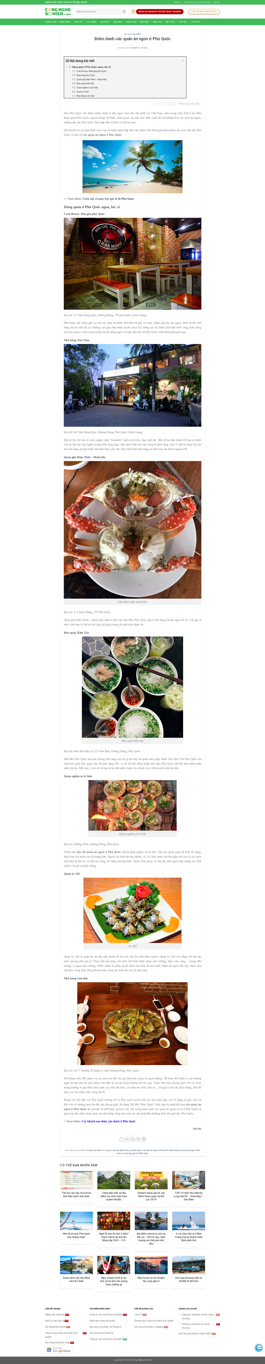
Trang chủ (50, 22)
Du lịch (117, 22)
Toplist (195, 22)
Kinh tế (78, 22)
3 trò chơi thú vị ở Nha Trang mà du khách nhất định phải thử (189, 1237)
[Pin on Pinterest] (138, 1139)
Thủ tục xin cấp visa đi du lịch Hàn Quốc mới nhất (76, 1194)
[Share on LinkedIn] (143, 1139)
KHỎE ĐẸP (144, 22)
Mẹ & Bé (157, 22)
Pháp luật (131, 22)
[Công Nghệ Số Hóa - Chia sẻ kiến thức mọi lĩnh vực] (58, 11)
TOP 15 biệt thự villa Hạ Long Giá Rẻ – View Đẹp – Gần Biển (188, 1196)
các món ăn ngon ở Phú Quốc (155, 1150)
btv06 (144, 48)
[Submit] (124, 11)
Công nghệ (64, 22)
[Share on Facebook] (121, 1139)
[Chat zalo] (259, 1348)
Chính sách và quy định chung (197, 2)
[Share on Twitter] (127, 1139)
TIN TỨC (183, 22)
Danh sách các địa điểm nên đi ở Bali (76, 1279)
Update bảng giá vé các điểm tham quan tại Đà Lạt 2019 (151, 1196)
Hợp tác (177, 2)
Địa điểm (136, 34)
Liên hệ (217, 2)
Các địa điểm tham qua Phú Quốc (127, 1150)
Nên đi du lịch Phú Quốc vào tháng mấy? (76, 1235)
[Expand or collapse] (183, 60)
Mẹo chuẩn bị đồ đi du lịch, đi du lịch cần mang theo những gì (113, 1281)
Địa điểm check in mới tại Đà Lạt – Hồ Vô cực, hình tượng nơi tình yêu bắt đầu (151, 1238)
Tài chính (91, 22)
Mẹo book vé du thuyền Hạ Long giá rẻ (151, 1279)
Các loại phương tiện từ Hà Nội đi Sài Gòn (188, 1279)
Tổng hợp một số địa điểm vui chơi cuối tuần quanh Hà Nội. (114, 1196)
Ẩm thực (170, 22)
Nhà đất (104, 22)
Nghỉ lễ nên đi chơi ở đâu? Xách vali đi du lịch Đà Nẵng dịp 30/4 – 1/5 (114, 1237)
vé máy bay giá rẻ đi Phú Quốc (135, 1153)
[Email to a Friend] (132, 1139)
